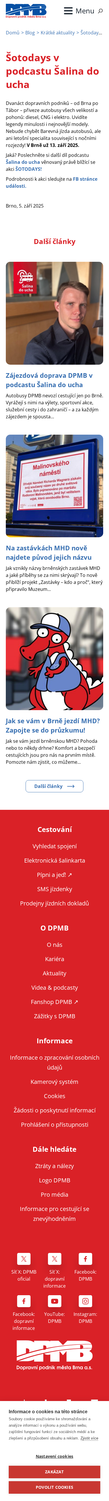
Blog (30, 32)
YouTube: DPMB (54, 1317)
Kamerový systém (54, 1082)
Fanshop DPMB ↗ (54, 1002)
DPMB (55, 1355)
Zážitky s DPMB (54, 1016)
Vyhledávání (100, 11)
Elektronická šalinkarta (54, 860)
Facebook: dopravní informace (23, 1321)
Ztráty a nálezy (54, 1166)
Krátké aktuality (58, 32)
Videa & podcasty (54, 987)
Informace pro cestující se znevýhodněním (54, 1214)
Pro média (54, 1194)
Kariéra (54, 959)
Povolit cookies (54, 1487)
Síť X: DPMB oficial (23, 1275)
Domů (12, 32)
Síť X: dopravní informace (54, 1279)
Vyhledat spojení (55, 846)
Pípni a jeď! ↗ (54, 875)
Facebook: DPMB (85, 1275)
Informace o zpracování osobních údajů (54, 1062)
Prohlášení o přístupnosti (54, 1124)
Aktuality (54, 973)
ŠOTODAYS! (28, 169)
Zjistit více (89, 1438)
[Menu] (79, 11)
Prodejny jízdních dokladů (54, 903)
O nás (54, 945)
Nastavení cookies (54, 1456)
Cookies (54, 1096)
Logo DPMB (54, 1180)
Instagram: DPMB (85, 1317)
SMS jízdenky (54, 889)
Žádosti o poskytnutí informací (55, 1110)
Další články (48, 786)
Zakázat (54, 1471)
